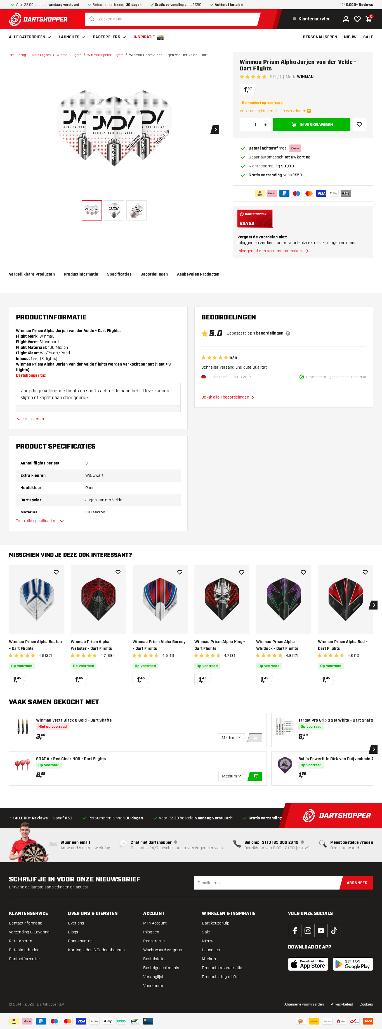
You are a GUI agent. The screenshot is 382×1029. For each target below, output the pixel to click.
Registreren (154, 941)
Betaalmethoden (24, 950)
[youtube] (321, 930)
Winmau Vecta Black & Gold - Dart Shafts (74, 720)
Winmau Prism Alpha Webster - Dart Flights (91, 645)
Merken (209, 959)
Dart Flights (41, 55)
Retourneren (20, 941)
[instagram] (308, 930)
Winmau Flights (68, 55)
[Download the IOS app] (308, 964)
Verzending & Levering (29, 932)
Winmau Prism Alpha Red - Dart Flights (342, 645)
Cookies (366, 1004)
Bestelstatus (154, 959)
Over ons (76, 923)
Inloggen (151, 932)
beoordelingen (154, 274)
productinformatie (81, 274)
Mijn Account (155, 923)
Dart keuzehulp (215, 923)
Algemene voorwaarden (304, 1004)
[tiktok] (334, 930)
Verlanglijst (153, 977)
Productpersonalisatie (222, 968)
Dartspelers (106, 37)
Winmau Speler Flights (105, 55)
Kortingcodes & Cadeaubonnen (96, 950)
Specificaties (119, 274)
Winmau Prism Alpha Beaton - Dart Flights (35, 645)
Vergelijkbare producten (32, 274)
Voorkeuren (153, 985)
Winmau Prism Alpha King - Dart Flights (219, 645)
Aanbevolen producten (198, 274)
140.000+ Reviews (357, 5)
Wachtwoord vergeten (163, 950)
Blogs (73, 932)
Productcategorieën (220, 977)
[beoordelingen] (287, 333)
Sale (206, 932)
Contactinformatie (25, 923)
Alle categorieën (27, 37)
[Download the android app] (353, 964)
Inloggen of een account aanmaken (269, 251)
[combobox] (174, 19)
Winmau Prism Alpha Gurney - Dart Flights (159, 645)
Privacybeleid (342, 1004)
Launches (69, 37)
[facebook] (294, 930)
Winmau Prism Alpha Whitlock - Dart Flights (277, 645)
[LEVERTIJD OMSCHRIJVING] (309, 111)
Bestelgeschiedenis (161, 968)
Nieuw (207, 941)
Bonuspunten (80, 941)
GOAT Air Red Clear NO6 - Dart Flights (71, 759)
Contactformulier (24, 959)
